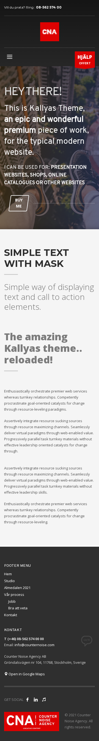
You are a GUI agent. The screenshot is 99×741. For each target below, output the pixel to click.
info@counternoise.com (34, 644)
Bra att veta (18, 607)
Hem (8, 573)
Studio (9, 580)
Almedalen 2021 (17, 587)
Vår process (14, 594)
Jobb (12, 601)
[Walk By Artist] (44, 699)
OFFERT (85, 59)
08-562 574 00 (49, 7)
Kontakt (10, 614)
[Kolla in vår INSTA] (36, 699)
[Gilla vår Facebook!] (27, 699)
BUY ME (19, 203)
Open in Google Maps (26, 673)
